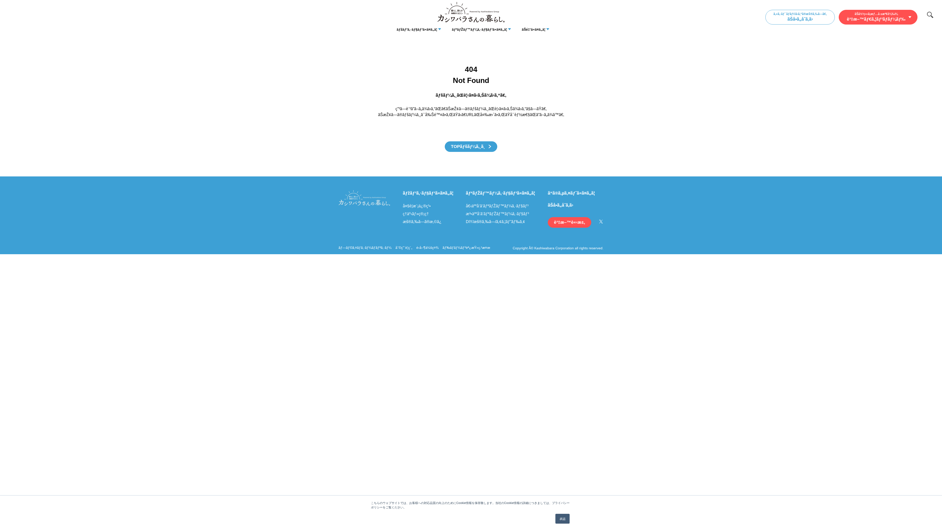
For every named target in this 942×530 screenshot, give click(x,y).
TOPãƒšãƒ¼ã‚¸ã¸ (468, 146)
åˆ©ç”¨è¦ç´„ (403, 248)
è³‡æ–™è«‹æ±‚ (569, 222)
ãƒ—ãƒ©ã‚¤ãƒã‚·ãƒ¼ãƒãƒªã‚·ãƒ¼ (365, 248)
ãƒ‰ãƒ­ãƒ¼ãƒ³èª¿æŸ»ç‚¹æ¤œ (466, 248)
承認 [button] (562, 519)
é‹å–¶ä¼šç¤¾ (427, 248)
